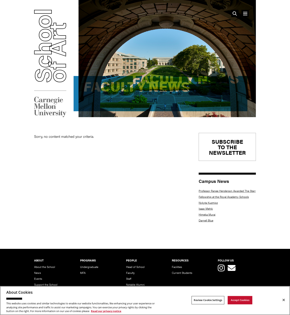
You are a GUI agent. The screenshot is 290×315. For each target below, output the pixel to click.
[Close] (283, 300)
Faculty (130, 273)
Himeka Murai (207, 214)
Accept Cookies (240, 300)
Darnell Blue (206, 220)
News (37, 273)
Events (38, 279)
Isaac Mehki (206, 208)
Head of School (135, 267)
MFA (83, 273)
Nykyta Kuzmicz (208, 203)
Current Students (182, 273)
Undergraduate (89, 267)
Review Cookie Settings (208, 300)
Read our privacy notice (106, 311)
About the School (44, 267)
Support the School (45, 284)
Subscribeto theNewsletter (227, 146)
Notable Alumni (135, 284)
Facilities (177, 267)
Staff (128, 279)
